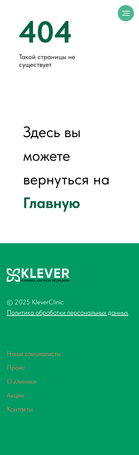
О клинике (21, 381)
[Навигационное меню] (126, 13)
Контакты (20, 409)
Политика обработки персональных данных (67, 312)
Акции (15, 395)
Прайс (16, 367)
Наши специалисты (34, 354)
